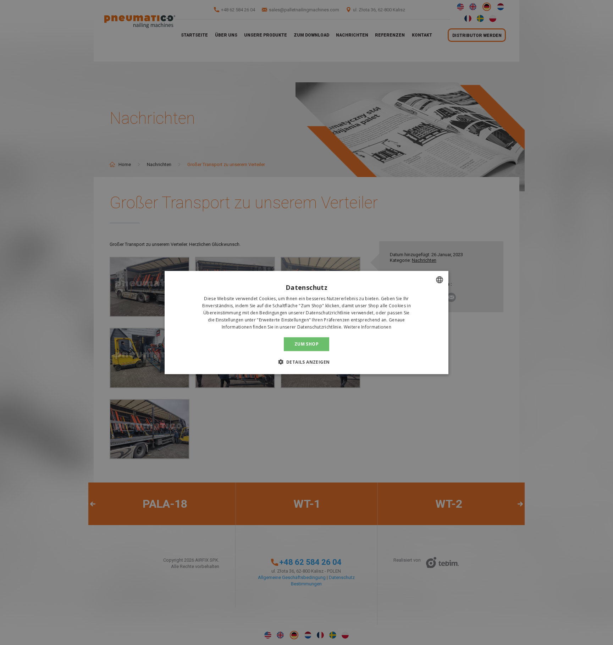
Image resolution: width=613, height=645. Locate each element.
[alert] (306, 322)
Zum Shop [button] (306, 344)
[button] (306, 361)
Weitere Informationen (367, 327)
